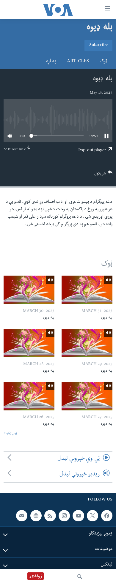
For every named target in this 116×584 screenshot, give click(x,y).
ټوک (103, 62)
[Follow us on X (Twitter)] (92, 515)
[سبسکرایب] (21, 515)
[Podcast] (36, 515)
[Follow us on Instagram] (64, 515)
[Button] (103, 175)
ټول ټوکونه (10, 434)
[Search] (80, 576)
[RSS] (50, 515)
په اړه (51, 62)
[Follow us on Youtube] (78, 515)
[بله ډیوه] (87, 290)
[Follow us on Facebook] (106, 515)
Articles (78, 62)
